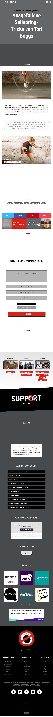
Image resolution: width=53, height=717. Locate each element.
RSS (38, 685)
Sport (10, 203)
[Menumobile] (47, 2)
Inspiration (26, 657)
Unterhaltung (8, 657)
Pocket (45, 215)
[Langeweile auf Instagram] (26, 691)
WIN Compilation (8, 674)
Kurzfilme (8, 669)
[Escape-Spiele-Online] (42, 594)
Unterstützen (21, 682)
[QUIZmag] (10, 594)
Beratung (16, 685)
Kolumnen (45, 663)
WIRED (18, 110)
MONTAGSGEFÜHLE (10, 358)
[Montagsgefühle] (10, 367)
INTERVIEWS (26, 358)
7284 (28, 650)
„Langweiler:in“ (35, 525)
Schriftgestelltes (26, 673)
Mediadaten (37, 682)
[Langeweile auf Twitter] (20, 691)
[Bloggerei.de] (26, 713)
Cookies (33, 685)
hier (19, 322)
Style (45, 669)
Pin (33, 215)
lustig (8, 673)
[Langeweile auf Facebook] (13, 691)
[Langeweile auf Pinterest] (39, 691)
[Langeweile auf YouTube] (33, 691)
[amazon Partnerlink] (10, 577)
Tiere (45, 673)
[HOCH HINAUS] (26, 703)
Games (8, 671)
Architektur (26, 663)
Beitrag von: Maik (26, 200)
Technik (45, 671)
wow (43, 203)
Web (45, 674)
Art (26, 664)
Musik (45, 664)
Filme (8, 668)
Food (45, 661)
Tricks (26, 203)
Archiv (13, 682)
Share (20, 215)
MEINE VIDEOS (42, 358)
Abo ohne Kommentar (26, 307)
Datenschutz (25, 685)
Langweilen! (26, 553)
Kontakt (30, 682)
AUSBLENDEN (28, 64)
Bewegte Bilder (26, 666)
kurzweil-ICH (26, 671)
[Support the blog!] (26, 399)
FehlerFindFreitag (8, 663)
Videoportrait (35, 203)
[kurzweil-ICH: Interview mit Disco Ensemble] (26, 368)
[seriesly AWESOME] (26, 577)
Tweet (7, 215)
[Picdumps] (26, 594)
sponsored (46, 682)
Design (26, 668)
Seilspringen (18, 203)
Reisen (45, 666)
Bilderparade (8, 661)
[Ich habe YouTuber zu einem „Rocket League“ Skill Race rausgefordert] (42, 371)
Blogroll (7, 682)
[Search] (51, 2)
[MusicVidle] (42, 577)
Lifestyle (45, 657)
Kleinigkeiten (8, 666)
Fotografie (26, 669)
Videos (26, 674)
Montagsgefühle (8, 664)
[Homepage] (10, 2)
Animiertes (26, 661)
